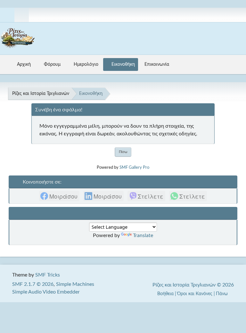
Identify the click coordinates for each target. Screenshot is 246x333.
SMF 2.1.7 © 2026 (32, 284)
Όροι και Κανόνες (194, 293)
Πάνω (222, 293)
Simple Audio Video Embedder (46, 292)
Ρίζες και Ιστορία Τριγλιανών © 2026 (193, 284)
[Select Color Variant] (238, 15)
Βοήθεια (165, 293)
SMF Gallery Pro (134, 167)
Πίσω (123, 152)
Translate (143, 235)
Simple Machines (75, 284)
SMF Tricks (47, 275)
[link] (59, 196)
